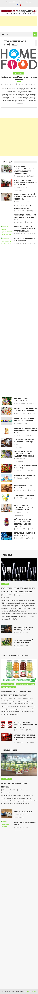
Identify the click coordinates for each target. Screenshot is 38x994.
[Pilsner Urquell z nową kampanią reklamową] (6, 629)
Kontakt (28, 2)
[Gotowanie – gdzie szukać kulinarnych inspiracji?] (6, 442)
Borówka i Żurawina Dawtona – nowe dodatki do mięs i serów (25, 724)
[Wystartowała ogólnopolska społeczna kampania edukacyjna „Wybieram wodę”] (6, 169)
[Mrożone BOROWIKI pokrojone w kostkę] (6, 401)
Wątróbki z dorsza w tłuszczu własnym (22, 207)
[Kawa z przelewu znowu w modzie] (6, 899)
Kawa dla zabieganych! (23, 812)
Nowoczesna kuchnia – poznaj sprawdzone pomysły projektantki (25, 182)
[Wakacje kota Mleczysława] (6, 478)
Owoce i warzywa (7, 684)
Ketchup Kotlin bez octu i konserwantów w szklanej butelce (25, 737)
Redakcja (20, 84)
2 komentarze (29, 698)
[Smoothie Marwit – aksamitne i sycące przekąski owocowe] (19, 670)
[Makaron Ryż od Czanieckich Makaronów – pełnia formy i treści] (6, 431)
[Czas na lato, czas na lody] (6, 498)
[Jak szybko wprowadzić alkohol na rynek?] (6, 642)
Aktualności (18, 73)
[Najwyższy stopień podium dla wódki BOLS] (6, 316)
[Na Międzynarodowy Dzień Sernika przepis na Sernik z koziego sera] (6, 197)
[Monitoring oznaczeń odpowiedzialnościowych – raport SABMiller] (6, 230)
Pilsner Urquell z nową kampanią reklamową (23, 628)
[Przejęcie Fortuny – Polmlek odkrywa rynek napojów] (6, 411)
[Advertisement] (19, 137)
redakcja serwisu (19, 190)
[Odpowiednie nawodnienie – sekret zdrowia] (6, 536)
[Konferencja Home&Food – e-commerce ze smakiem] (19, 59)
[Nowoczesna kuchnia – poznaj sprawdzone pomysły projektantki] (6, 183)
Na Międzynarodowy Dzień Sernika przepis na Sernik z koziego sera (25, 196)
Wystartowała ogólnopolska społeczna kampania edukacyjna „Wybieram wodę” (24, 170)
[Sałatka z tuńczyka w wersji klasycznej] (6, 468)
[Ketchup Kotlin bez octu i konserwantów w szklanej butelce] (6, 737)
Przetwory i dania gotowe (16, 655)
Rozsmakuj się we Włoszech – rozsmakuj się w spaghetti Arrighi (25, 217)
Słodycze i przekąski (8, 687)
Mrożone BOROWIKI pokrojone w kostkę (22, 399)
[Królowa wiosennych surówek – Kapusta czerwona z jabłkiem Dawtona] (6, 522)
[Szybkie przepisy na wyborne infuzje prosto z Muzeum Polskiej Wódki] (19, 569)
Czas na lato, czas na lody (24, 495)
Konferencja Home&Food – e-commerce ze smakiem (19, 78)
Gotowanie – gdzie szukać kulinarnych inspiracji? (24, 440)
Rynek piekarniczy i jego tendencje (23, 486)
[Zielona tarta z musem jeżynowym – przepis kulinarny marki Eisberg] (6, 454)
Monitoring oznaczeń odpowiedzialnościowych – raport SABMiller (25, 228)
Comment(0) (31, 84)
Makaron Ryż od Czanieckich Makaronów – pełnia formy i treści (25, 430)
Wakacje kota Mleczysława (25, 475)
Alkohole (7, 555)
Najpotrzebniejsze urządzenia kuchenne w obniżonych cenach (23, 507)
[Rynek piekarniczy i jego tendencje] (6, 488)
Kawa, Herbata (10, 750)
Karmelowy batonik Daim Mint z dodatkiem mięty (24, 419)
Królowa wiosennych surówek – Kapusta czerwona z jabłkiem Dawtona (22, 522)
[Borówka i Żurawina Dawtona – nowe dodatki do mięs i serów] (6, 724)
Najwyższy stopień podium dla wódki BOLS (24, 239)
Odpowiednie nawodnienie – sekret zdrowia (25, 534)
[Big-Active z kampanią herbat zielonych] (19, 764)
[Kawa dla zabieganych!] (6, 813)
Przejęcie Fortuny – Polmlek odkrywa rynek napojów (25, 409)
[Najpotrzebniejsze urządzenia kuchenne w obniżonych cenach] (6, 508)
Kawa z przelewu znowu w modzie (25, 823)
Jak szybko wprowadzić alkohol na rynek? (23, 641)
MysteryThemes (31, 991)
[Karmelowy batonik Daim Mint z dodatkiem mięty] (6, 421)
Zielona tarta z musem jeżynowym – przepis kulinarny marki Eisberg (24, 453)
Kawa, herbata (6, 779)
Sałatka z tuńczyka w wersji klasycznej (25, 466)
